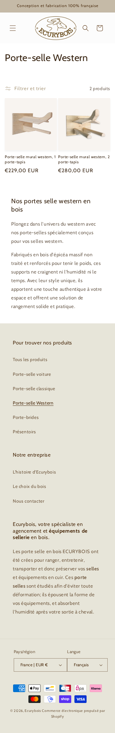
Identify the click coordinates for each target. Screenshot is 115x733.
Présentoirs (24, 432)
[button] (13, 28)
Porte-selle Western (33, 403)
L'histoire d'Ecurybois (34, 472)
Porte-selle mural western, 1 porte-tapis (30, 159)
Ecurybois (33, 710)
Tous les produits (30, 359)
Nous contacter (28, 501)
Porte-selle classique (34, 388)
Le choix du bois (29, 486)
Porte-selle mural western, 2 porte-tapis (84, 159)
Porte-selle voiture (32, 374)
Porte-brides (26, 417)
